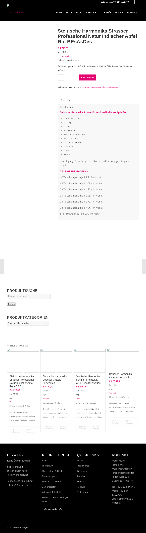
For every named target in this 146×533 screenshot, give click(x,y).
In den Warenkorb (87, 77)
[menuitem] (59, 12)
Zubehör (81, 476)
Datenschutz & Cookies (53, 471)
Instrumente (86, 87)
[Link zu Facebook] (137, 2)
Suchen (11, 304)
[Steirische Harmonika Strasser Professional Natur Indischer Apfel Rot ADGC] (144, 266)
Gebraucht (82, 471)
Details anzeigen (30, 431)
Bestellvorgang (49, 476)
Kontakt (81, 487)
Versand (65, 56)
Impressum (47, 466)
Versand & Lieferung (52, 481)
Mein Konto (83, 492)
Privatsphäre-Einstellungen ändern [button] (55, 499)
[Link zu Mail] (132, 2)
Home (80, 460)
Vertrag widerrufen (53, 509)
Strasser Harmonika (98, 87)
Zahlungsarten (49, 487)
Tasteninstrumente (112, 87)
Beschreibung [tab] (67, 100)
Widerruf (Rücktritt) (51, 492)
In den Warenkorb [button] (16, 431)
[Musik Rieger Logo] (15, 12)
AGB (44, 460)
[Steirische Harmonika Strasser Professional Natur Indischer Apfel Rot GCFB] (2, 266)
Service (80, 481)
